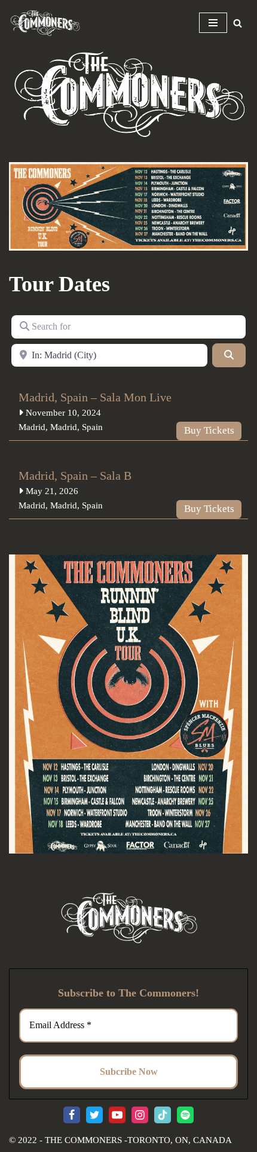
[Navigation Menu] (213, 23)
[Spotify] (185, 1115)
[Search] (237, 23)
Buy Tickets (209, 430)
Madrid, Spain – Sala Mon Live (95, 397)
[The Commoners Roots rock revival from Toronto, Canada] (45, 22)
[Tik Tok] (162, 1115)
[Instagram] (139, 1115)
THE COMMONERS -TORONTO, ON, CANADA (138, 1140)
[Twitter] (94, 1115)
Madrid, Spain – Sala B (75, 475)
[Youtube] (117, 1115)
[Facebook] (71, 1115)
